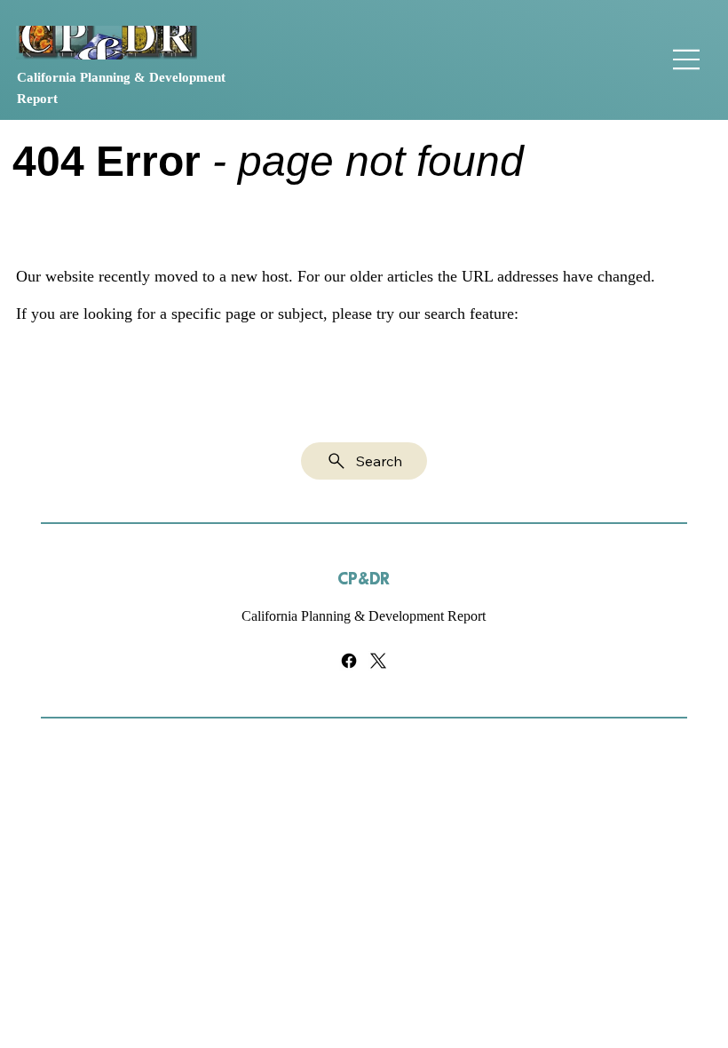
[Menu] (687, 59)
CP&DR (363, 579)
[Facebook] (349, 661)
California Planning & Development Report (363, 615)
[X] (378, 661)
